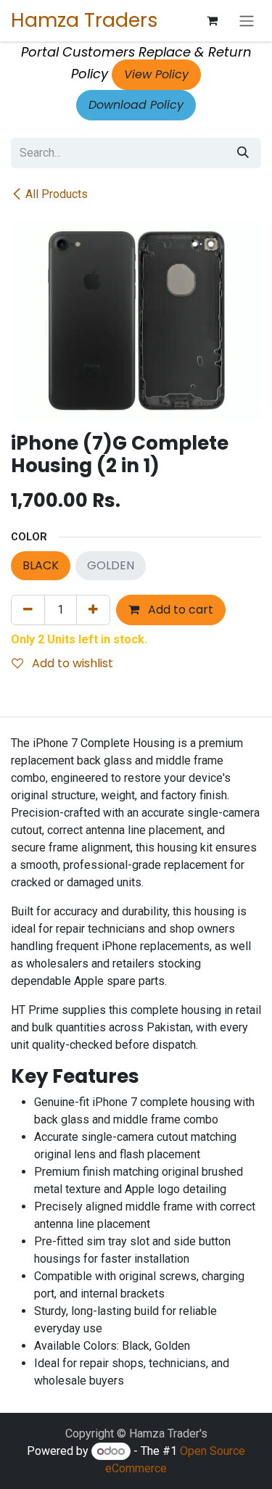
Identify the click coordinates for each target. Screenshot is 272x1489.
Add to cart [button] (179, 609)
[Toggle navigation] (246, 21)
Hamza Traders (84, 20)
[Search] (243, 153)
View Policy (156, 74)
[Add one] (93, 610)
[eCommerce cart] (211, 20)
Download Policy (136, 104)
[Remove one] (28, 610)
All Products (56, 194)
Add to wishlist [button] (71, 663)
